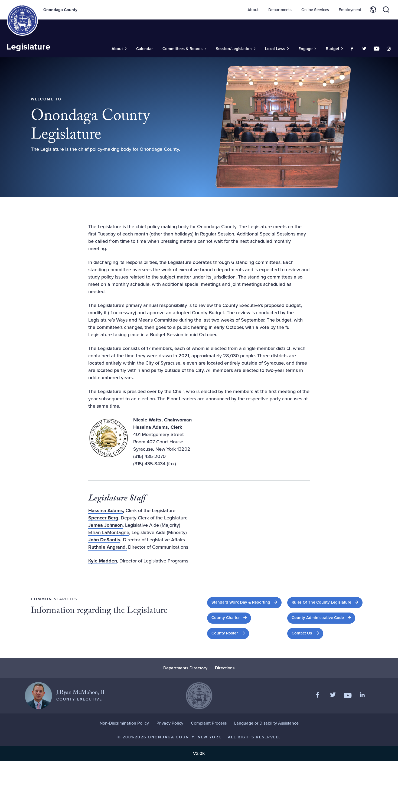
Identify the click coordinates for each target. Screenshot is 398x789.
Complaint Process (209, 723)
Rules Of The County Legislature (327, 602)
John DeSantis (104, 539)
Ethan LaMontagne (108, 532)
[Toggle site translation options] (373, 9)
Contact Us (302, 633)
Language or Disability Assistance (266, 723)
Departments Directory (185, 668)
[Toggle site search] (386, 9)
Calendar (144, 49)
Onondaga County (60, 10)
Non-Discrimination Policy (124, 723)
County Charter (231, 617)
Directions (225, 668)
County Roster (230, 633)
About (253, 10)
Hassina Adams (105, 510)
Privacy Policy (169, 723)
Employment (350, 10)
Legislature (28, 46)
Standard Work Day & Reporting (246, 602)
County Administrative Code (323, 617)
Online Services (315, 10)
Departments (280, 10)
